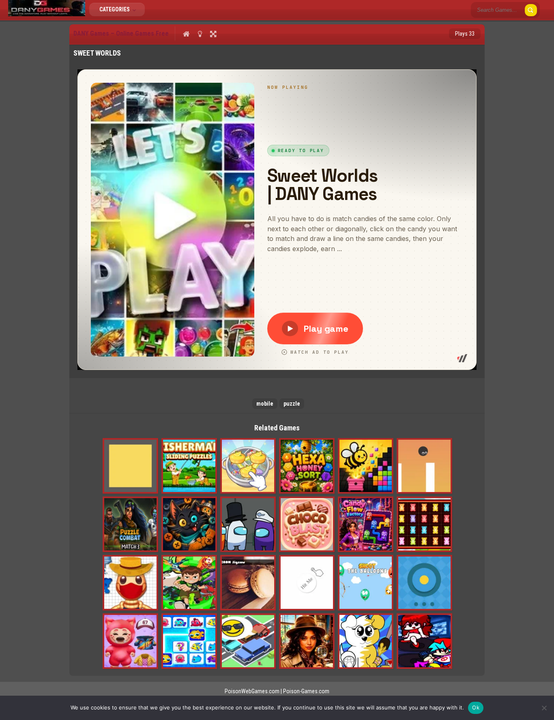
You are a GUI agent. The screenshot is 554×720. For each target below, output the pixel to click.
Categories (115, 9)
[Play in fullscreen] (213, 33)
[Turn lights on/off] (200, 33)
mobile (264, 403)
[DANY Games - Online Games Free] (46, 14)
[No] (544, 708)
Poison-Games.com (306, 691)
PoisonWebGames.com (252, 691)
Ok (475, 707)
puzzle (291, 403)
